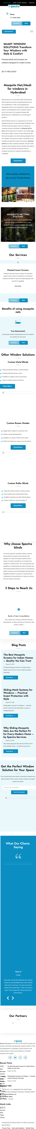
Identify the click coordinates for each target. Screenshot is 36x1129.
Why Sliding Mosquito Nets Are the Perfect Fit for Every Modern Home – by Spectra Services (18, 732)
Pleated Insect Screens (18, 270)
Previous (16, 23)
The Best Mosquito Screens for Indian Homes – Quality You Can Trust (18, 657)
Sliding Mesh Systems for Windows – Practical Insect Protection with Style (17, 694)
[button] (6, 996)
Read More (9, 677)
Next (26, 23)
